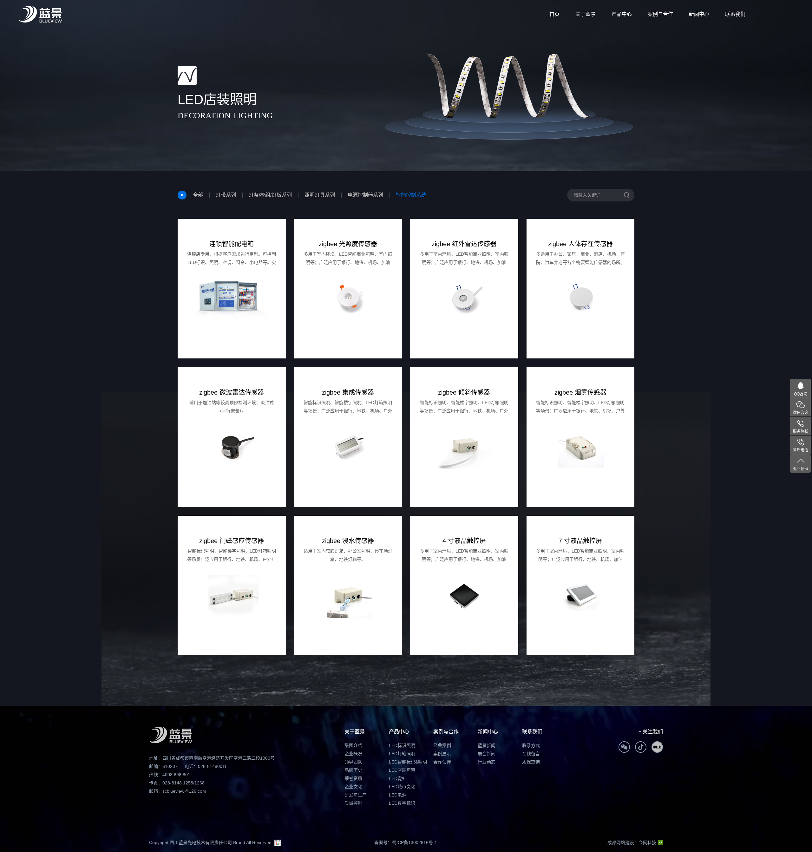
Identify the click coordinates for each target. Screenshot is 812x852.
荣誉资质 (353, 778)
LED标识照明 (402, 745)
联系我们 (735, 14)
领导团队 (353, 761)
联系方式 (531, 745)
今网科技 (647, 842)
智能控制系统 (411, 195)
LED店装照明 (402, 770)
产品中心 (622, 14)
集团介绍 (353, 745)
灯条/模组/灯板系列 (270, 195)
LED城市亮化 (402, 786)
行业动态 (486, 761)
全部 (198, 195)
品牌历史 (353, 770)
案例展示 (442, 753)
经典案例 (442, 745)
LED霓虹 (397, 778)
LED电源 (397, 794)
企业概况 (353, 753)
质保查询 (531, 761)
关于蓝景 (585, 14)
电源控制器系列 (365, 195)
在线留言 (531, 753)
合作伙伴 (442, 761)
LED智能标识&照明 (408, 761)
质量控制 (353, 803)
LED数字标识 (402, 803)
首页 (554, 14)
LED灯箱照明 (402, 753)
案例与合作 (660, 14)
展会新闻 (486, 753)
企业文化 (353, 786)
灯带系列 (226, 195)
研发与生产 (355, 794)
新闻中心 (699, 14)
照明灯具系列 (319, 195)
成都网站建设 (620, 842)
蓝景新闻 (486, 745)
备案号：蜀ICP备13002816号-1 (405, 842)
